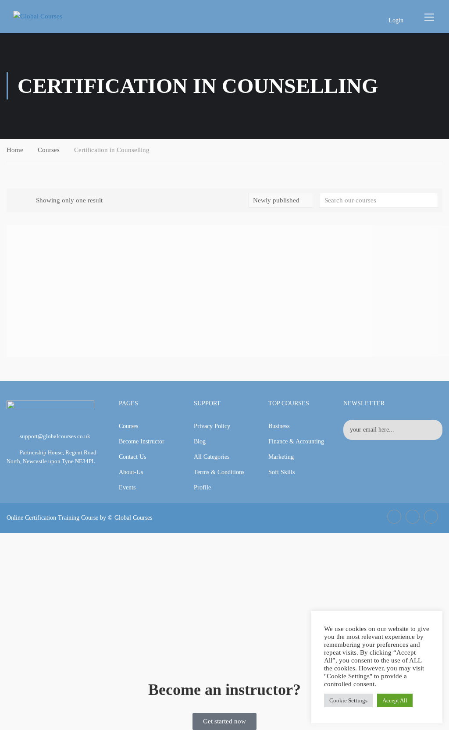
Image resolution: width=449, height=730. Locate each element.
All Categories (211, 457)
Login (395, 20)
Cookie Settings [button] (348, 700)
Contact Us (132, 457)
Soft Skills (281, 472)
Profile (202, 487)
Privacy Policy (212, 426)
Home (15, 149)
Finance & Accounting (296, 441)
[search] (431, 200)
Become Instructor (141, 441)
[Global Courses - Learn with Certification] (52, 16)
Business (278, 426)
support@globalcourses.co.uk (55, 436)
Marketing (281, 457)
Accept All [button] (394, 700)
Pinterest (431, 517)
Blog (200, 441)
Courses (49, 149)
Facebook (394, 517)
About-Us (131, 472)
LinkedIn (413, 517)
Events (127, 487)
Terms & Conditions (219, 472)
